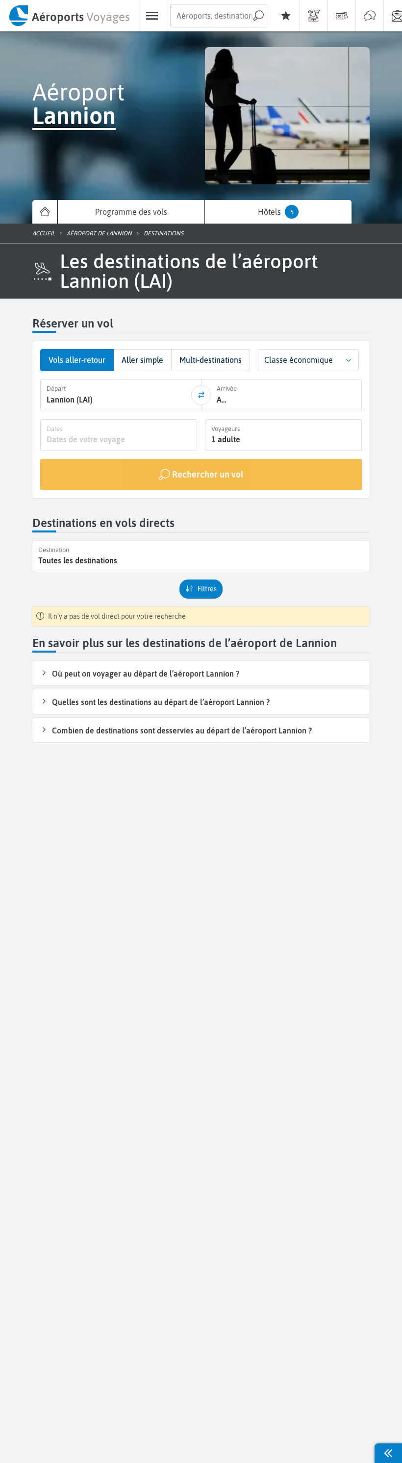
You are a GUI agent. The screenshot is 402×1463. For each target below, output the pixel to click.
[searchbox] (219, 15)
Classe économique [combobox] (298, 359)
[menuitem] (69, 15)
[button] (348, 360)
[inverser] (201, 395)
